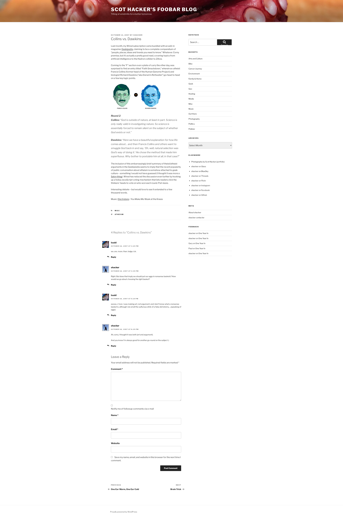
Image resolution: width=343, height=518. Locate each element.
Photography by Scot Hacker (203, 162)
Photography (194, 119)
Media (191, 99)
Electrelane (123, 199)
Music (191, 109)
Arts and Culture (195, 58)
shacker (138, 35)
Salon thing (116, 176)
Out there (193, 114)
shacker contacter (196, 217)
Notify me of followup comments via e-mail (132, 409)
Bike (190, 64)
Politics (192, 124)
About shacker (195, 212)
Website (115, 443)
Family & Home (195, 79)
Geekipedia (127, 49)
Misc (117, 211)
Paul (190, 248)
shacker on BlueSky (199, 171)
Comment (117, 369)
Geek (191, 84)
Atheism (119, 214)
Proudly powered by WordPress (123, 512)
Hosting (192, 94)
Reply (113, 257)
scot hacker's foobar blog (154, 9)
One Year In (203, 233)
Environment (194, 73)
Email (114, 429)
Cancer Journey (195, 69)
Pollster (192, 129)
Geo (190, 89)
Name (114, 415)
